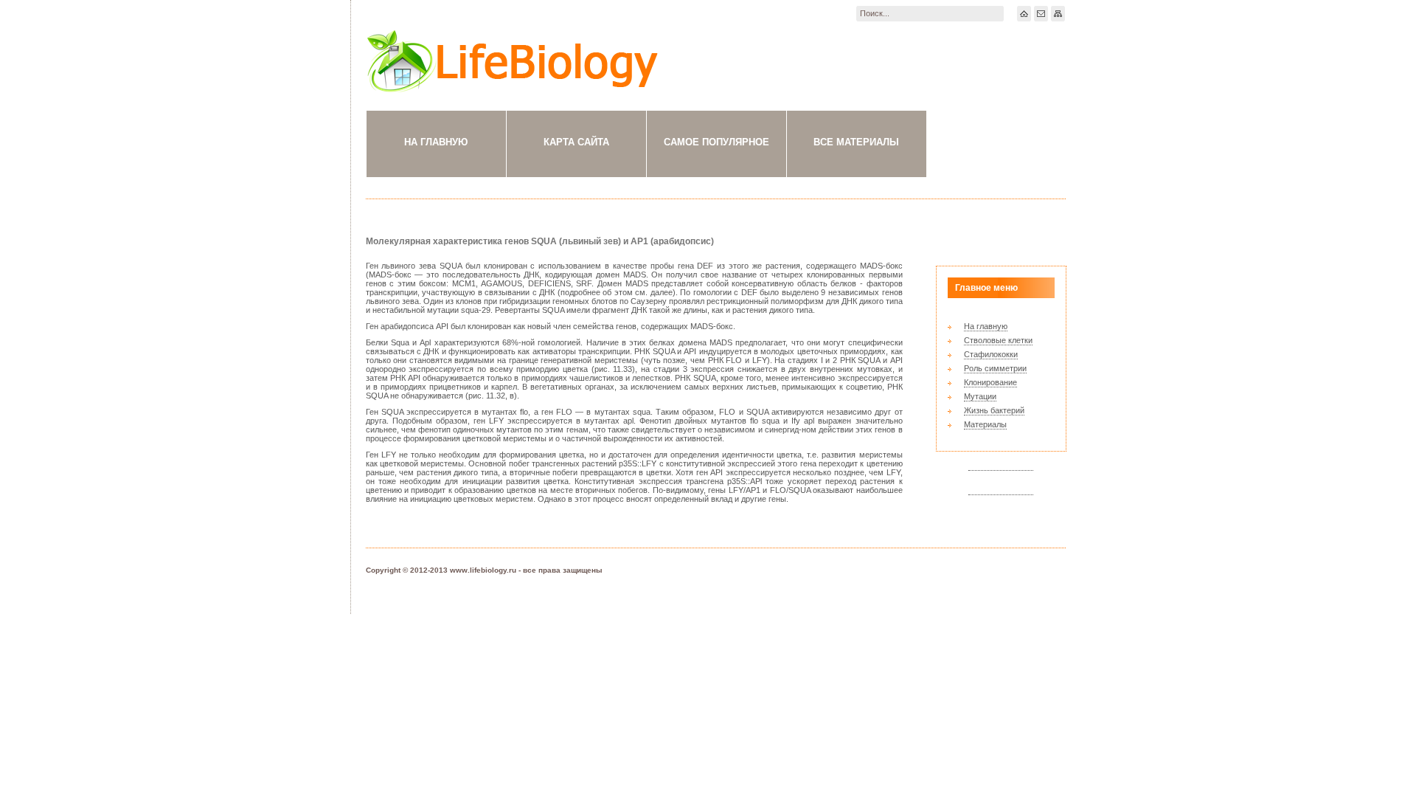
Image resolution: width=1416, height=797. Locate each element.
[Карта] (1058, 13)
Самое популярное (716, 142)
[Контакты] (1041, 13)
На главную (436, 142)
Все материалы (856, 142)
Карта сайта (576, 142)
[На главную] (1024, 13)
